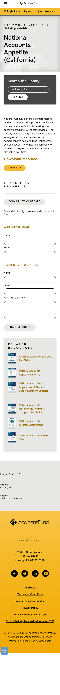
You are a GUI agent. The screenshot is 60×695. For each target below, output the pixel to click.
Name (7, 235)
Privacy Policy (30, 608)
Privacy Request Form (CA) (30, 615)
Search (18, 97)
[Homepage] (30, 4)
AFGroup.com (43, 641)
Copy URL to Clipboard (24, 201)
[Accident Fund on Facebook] (14, 573)
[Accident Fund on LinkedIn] (35, 573)
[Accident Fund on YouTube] (45, 573)
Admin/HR (6, 488)
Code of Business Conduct (30, 601)
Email (7, 248)
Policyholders (12, 11)
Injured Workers (45, 11)
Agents (28, 11)
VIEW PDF (15, 168)
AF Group (30, 588)
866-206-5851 (30, 539)
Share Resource (20, 327)
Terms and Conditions (30, 594)
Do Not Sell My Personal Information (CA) (30, 621)
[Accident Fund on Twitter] (24, 573)
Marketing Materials (15, 28)
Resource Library (25, 25)
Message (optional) (15, 298)
